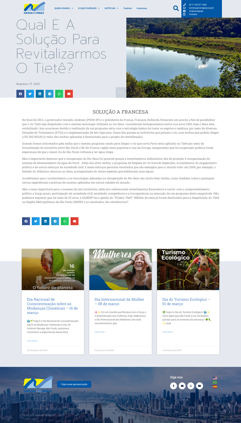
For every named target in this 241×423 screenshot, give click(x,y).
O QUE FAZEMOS (87, 8)
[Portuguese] (215, 382)
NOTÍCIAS (110, 8)
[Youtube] (199, 385)
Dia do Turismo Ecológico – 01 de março (186, 301)
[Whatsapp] (190, 385)
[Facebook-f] (173, 385)
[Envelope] (182, 385)
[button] (20, 94)
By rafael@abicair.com (206, 415)
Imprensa (142, 8)
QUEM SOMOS (62, 8)
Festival (127, 8)
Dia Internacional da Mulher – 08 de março (119, 301)
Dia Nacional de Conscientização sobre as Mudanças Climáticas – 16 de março (52, 306)
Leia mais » (32, 341)
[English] (215, 378)
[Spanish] (215, 386)
